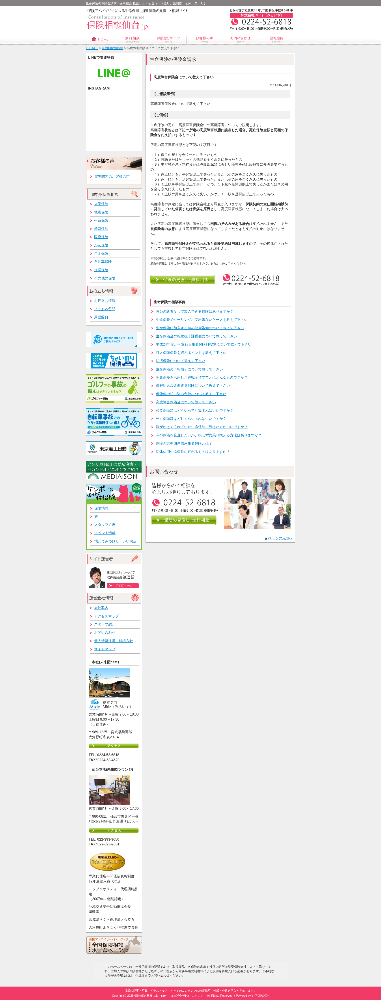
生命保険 (101, 220)
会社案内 (101, 608)
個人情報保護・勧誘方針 (113, 641)
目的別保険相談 (112, 48)
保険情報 (101, 508)
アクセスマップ (106, 616)
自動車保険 (103, 262)
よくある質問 (104, 309)
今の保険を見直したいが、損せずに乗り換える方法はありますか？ (209, 435)
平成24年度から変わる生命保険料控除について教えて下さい (204, 344)
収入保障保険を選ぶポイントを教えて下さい (191, 353)
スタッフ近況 (105, 525)
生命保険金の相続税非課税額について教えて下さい (196, 336)
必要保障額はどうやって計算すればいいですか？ (194, 410)
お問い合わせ (104, 632)
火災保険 (101, 204)
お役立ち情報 (104, 301)
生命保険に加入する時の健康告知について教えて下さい (200, 328)
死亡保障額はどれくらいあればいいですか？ (191, 419)
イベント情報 (105, 533)
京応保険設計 (260, 995)
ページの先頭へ (280, 538)
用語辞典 (101, 317)
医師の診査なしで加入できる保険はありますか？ (194, 311)
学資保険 (101, 229)
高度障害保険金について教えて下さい (186, 402)
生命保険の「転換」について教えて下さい (189, 369)
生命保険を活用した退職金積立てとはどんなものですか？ (202, 377)
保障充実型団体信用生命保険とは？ (184, 443)
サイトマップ (104, 649)
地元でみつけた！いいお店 (115, 541)
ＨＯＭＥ (92, 48)
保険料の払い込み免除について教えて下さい (191, 394)
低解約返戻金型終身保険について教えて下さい (193, 385)
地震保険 (101, 212)
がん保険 (101, 245)
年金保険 (101, 253)
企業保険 (101, 270)
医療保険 (101, 237)
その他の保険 (104, 278)
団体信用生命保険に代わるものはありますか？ (193, 452)
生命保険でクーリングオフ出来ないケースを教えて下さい (202, 319)
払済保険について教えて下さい (180, 361)
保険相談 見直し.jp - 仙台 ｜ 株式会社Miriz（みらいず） (170, 995)
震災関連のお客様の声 (112, 176)
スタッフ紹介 (104, 624)
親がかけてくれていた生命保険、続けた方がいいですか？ (202, 427)
